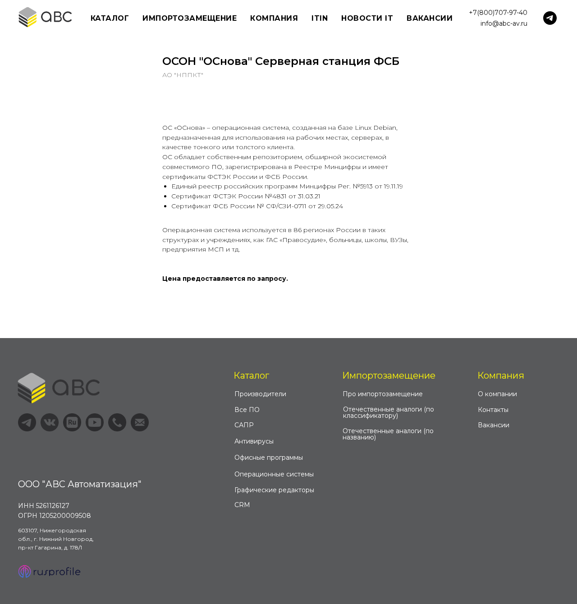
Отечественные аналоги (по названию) (388, 434)
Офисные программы (268, 457)
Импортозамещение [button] (189, 18)
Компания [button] (274, 18)
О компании (497, 394)
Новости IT (367, 18)
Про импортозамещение (383, 394)
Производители (260, 394)
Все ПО (247, 410)
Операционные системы (274, 474)
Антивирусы (254, 441)
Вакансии (430, 18)
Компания (500, 375)
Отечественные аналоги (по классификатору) (388, 412)
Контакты (493, 410)
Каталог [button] (110, 18)
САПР (244, 425)
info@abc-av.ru (504, 23)
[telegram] (550, 18)
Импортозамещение (388, 375)
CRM (242, 505)
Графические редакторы (274, 490)
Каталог (251, 375)
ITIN (319, 18)
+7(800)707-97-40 (498, 13)
